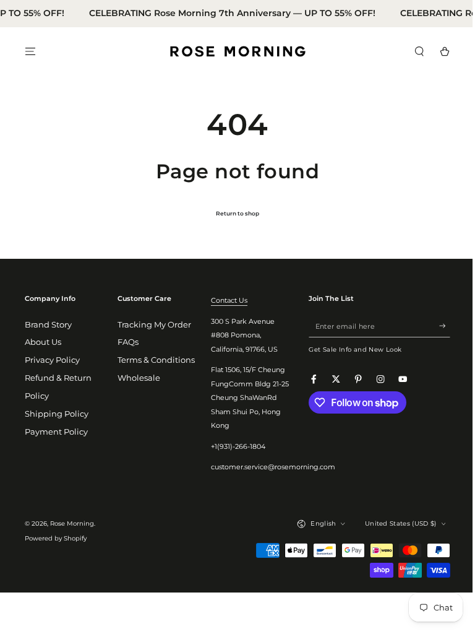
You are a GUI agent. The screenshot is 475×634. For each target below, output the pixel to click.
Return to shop (233, 213)
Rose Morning (72, 523)
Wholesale (137, 378)
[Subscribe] (435, 326)
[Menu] (30, 51)
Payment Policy (56, 431)
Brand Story (48, 324)
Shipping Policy (56, 414)
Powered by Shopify (56, 538)
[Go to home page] (233, 51)
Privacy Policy (52, 360)
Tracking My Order (152, 324)
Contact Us (225, 300)
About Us (43, 342)
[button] (410, 51)
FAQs (126, 342)
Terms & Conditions (154, 360)
